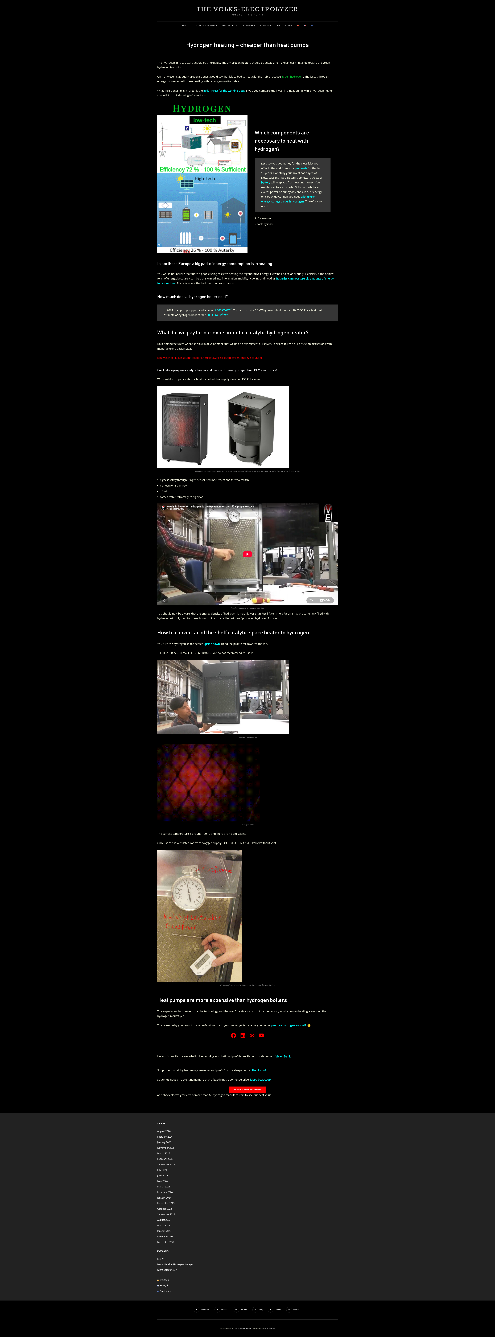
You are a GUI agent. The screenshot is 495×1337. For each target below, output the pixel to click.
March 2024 (163, 1186)
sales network (229, 25)
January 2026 (164, 1142)
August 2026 (164, 1131)
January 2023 (164, 1230)
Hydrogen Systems (205, 25)
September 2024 (166, 1164)
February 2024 (165, 1192)
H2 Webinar (247, 25)
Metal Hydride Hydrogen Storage (175, 1264)
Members (264, 25)
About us (186, 25)
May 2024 (162, 1181)
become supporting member (247, 1089)
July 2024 (162, 1169)
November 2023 (166, 1203)
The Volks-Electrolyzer (247, 9)
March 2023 (163, 1225)
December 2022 (165, 1236)
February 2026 (165, 1136)
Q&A (278, 25)
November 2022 (166, 1242)
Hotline (288, 25)
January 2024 (164, 1197)
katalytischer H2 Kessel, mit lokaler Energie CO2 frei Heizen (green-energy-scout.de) (209, 358)
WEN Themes (269, 1328)
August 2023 (164, 1219)
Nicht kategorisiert (167, 1269)
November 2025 (166, 1147)
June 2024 (162, 1175)
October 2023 (164, 1208)
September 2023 (166, 1214)
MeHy (160, 1258)
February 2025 (165, 1158)
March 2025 (163, 1153)
